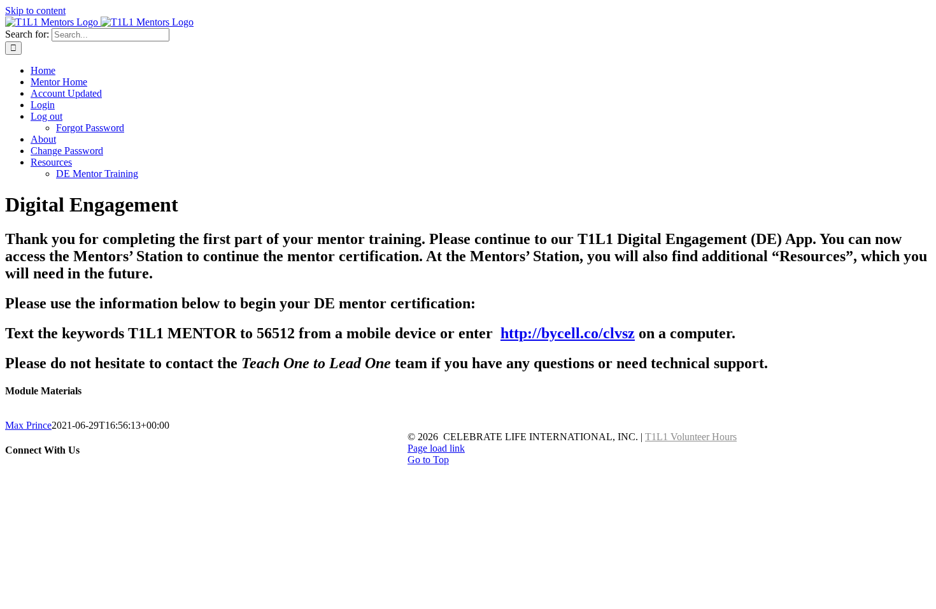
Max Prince (28, 425)
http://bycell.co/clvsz (567, 333)
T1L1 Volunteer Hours (691, 436)
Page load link (436, 448)
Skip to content (35, 10)
